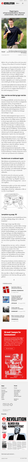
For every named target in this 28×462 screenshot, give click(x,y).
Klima (2, 397)
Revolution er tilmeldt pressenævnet (7, 410)
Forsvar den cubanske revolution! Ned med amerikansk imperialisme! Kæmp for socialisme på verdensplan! (17, 298)
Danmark (3, 390)
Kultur (2, 396)
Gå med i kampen (9, 348)
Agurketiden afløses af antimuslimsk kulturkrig (16, 287)
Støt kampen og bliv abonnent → (8, 454)
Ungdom (3, 393)
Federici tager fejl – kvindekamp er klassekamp (17, 308)
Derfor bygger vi (17, 390)
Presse (15, 400)
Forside (15, 388)
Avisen (2, 385)
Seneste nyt (3, 388)
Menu (17, 3)
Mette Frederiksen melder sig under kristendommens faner (17, 316)
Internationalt (4, 391)
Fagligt (3, 51)
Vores (15, 391)
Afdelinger (16, 393)
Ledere (2, 399)
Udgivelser (16, 394)
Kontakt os (16, 399)
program (18, 391)
